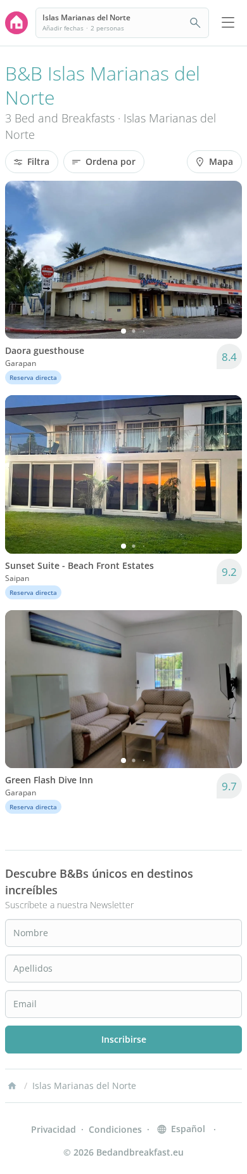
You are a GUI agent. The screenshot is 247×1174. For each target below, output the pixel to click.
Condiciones (115, 1129)
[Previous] (22, 260)
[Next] (224, 260)
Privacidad (53, 1129)
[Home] (12, 1085)
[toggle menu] (228, 22)
